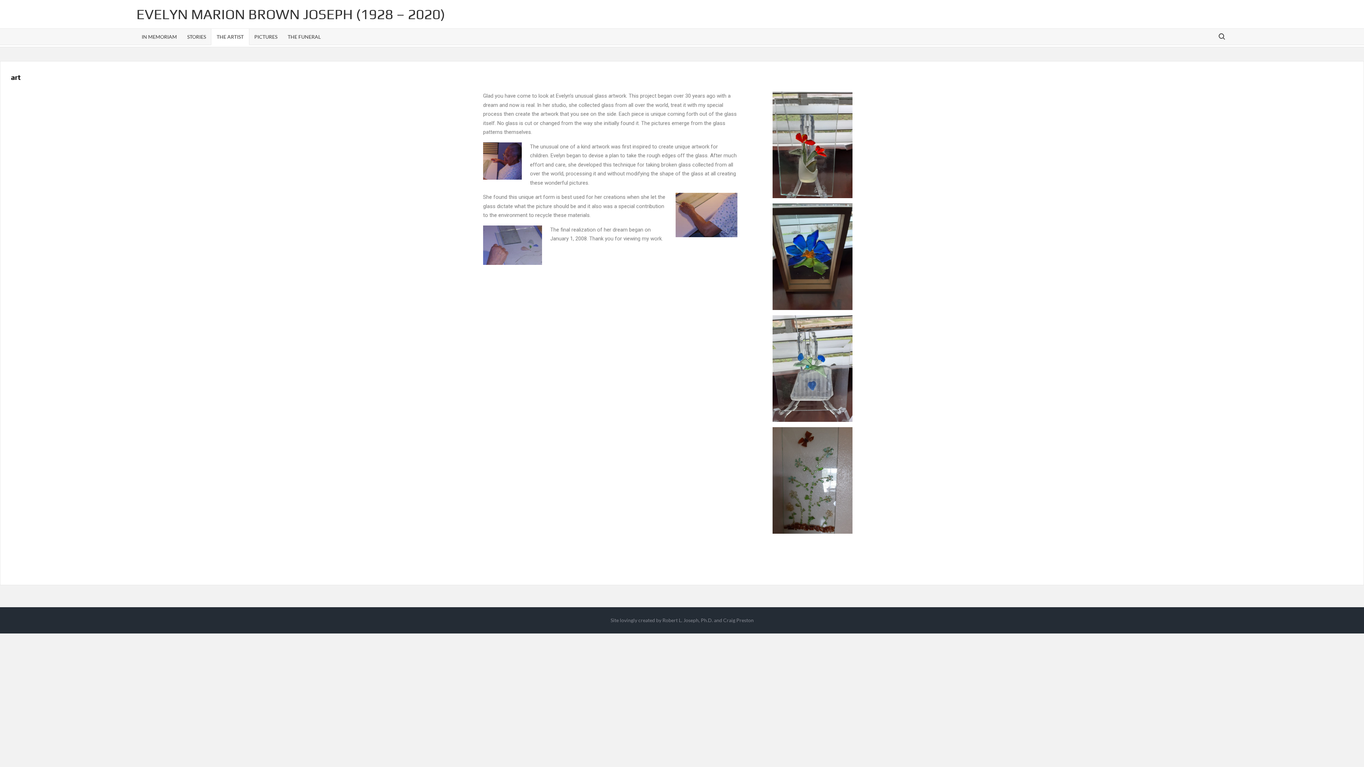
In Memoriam (159, 37)
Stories (196, 37)
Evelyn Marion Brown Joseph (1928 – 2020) (290, 14)
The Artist (230, 37)
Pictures (265, 37)
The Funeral (304, 37)
